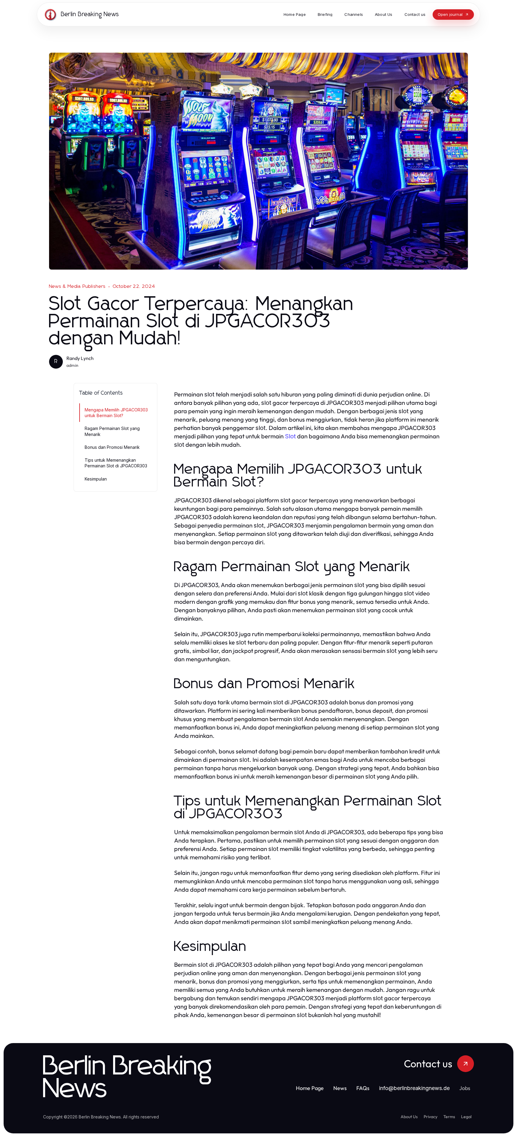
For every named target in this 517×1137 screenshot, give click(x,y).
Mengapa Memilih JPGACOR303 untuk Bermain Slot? (116, 412)
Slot (290, 436)
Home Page (310, 1088)
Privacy (430, 1116)
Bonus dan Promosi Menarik (112, 447)
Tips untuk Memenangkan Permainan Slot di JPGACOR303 (116, 462)
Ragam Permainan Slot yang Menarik (112, 431)
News (340, 1088)
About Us (409, 1116)
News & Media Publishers (77, 286)
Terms (449, 1116)
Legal (466, 1116)
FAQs (362, 1088)
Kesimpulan (96, 478)
